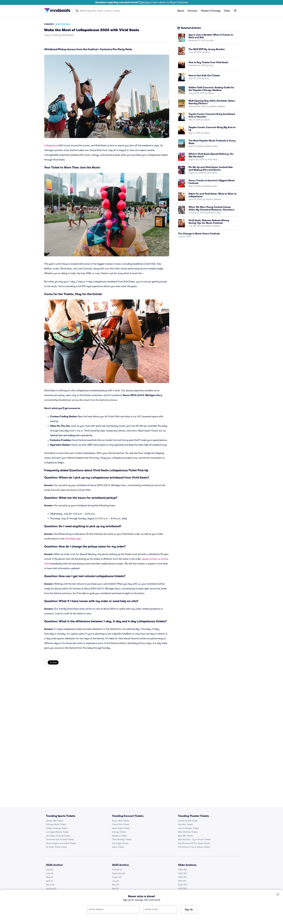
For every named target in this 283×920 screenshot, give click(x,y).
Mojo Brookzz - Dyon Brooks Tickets (194, 839)
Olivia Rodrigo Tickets (121, 839)
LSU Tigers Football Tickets (58, 836)
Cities (227, 10)
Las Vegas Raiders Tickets (57, 832)
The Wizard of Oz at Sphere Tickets (194, 847)
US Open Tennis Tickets (56, 847)
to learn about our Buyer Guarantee (141, 2)
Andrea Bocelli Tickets (188, 820)
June (49, 873)
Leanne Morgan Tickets (188, 828)
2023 (182, 873)
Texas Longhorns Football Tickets (61, 843)
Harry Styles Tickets (121, 828)
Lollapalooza (50, 145)
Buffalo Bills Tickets (54, 820)
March (50, 884)
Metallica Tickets (119, 836)
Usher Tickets (118, 847)
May (49, 877)
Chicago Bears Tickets (56, 824)
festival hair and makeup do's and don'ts (71, 435)
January (51, 888)
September (118, 873)
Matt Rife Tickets (185, 836)
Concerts (192, 10)
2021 (182, 881)
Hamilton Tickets (185, 824)
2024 (182, 869)
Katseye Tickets (119, 832)
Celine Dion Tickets (120, 824)
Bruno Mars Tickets (120, 820)
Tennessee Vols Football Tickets (60, 839)
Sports (180, 10)
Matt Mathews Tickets (188, 832)
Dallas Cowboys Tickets (57, 828)
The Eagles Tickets (120, 843)
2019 (182, 888)
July (49, 869)
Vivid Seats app (73, 538)
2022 (182, 877)
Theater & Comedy (210, 10)
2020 (182, 884)
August (116, 877)
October (117, 869)
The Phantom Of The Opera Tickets (194, 843)
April (49, 881)
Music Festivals (63, 24)
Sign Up (189, 909)
